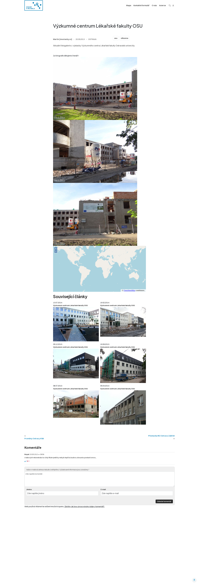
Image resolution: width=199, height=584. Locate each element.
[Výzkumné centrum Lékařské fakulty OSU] (76, 324)
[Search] (169, 5)
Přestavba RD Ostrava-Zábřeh (161, 436)
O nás (154, 5)
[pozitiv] (25, 461)
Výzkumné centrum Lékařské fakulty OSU (70, 305)
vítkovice (124, 38)
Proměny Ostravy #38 (34, 438)
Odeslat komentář (164, 501)
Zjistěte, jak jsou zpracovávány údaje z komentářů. (84, 506)
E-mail (103, 489)
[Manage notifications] (194, 580)
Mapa (128, 5)
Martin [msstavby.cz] (62, 39)
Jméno (29, 489)
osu (115, 38)
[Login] (173, 5)
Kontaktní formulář (141, 5)
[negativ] (27, 461)
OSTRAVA (92, 39)
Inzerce (162, 5)
